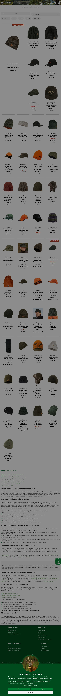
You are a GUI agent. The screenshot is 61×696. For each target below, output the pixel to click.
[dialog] (30, 348)
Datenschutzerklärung (28, 685)
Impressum (35, 685)
